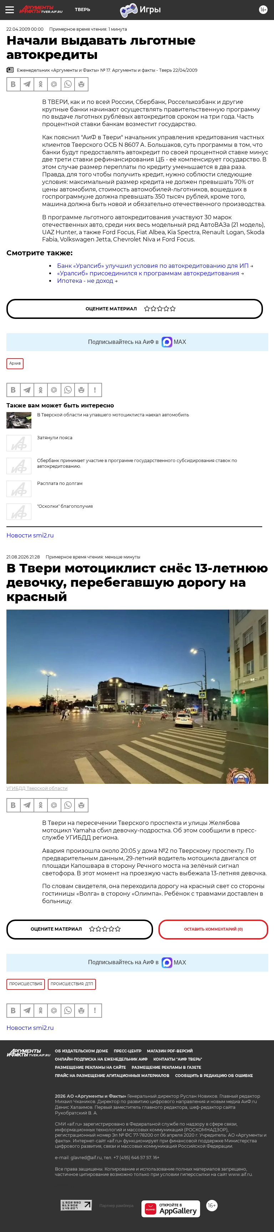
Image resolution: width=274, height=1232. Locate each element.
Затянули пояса (54, 437)
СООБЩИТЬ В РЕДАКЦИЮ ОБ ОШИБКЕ (214, 1075)
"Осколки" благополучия (65, 506)
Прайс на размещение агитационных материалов (112, 1075)
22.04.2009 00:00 (25, 29)
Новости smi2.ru (30, 535)
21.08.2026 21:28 (23, 557)
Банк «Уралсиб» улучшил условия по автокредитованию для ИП (153, 265)
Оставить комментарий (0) (213, 929)
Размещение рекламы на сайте (90, 1067)
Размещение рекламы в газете (166, 1067)
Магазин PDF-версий (170, 1051)
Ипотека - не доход (85, 280)
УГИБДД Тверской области (36, 788)
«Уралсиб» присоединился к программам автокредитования (148, 273)
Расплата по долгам (59, 483)
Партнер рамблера (116, 1205)
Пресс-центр (127, 1051)
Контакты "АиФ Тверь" (177, 1059)
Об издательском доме (81, 1051)
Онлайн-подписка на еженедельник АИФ (101, 1059)
